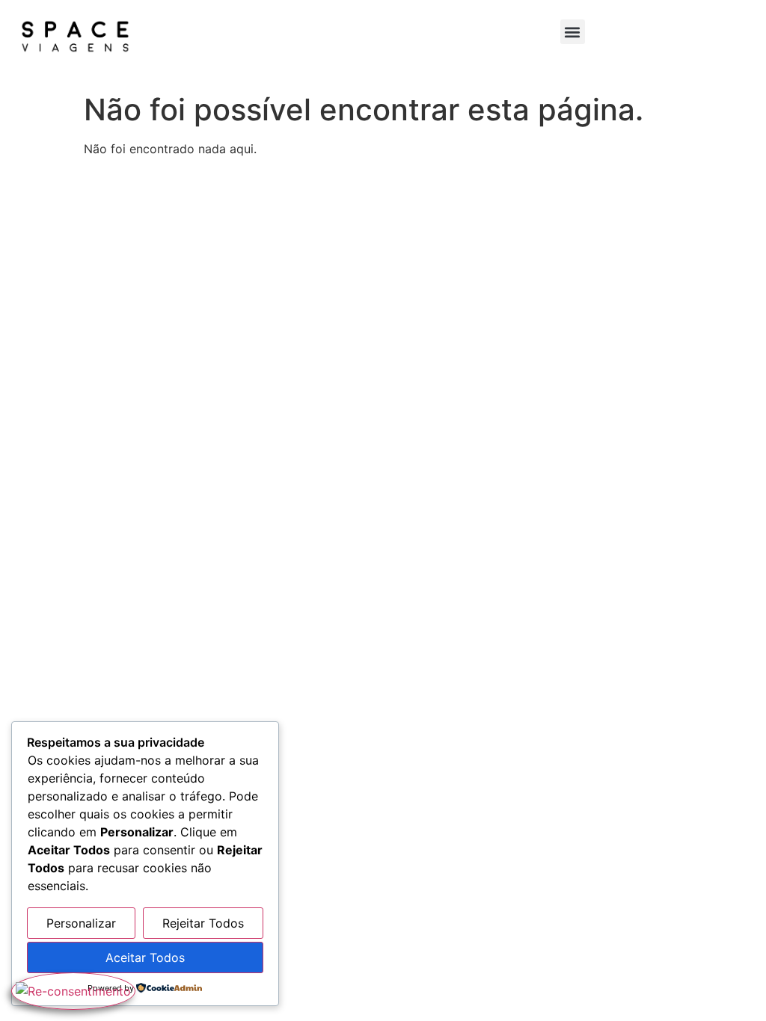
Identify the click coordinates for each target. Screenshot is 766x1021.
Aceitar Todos (145, 957)
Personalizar (81, 923)
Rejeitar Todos (203, 923)
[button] (572, 31)
